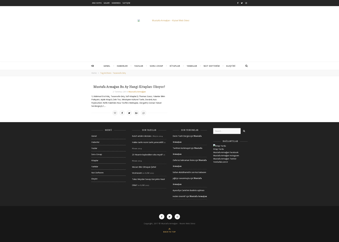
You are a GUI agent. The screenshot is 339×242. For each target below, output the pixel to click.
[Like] (115, 112)
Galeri (107, 3)
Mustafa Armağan (137, 91)
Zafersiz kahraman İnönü (184, 160)
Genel (107, 66)
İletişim (126, 3)
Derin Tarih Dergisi (181, 136)
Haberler (122, 66)
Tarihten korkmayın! (181, 148)
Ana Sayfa (97, 3)
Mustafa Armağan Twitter (225, 158)
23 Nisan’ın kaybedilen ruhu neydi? (147, 154)
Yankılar (192, 66)
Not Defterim (212, 66)
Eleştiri (230, 66)
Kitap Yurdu (218, 149)
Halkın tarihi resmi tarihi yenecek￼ (147, 142)
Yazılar (138, 66)
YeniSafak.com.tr (220, 161)
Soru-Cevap (156, 66)
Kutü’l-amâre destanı (141, 136)
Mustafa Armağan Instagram (226, 155)
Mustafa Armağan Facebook (225, 152)
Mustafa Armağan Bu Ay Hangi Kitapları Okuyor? (129, 87)
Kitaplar (175, 66)
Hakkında (116, 3)
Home (94, 73)
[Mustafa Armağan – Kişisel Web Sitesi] (169, 20)
